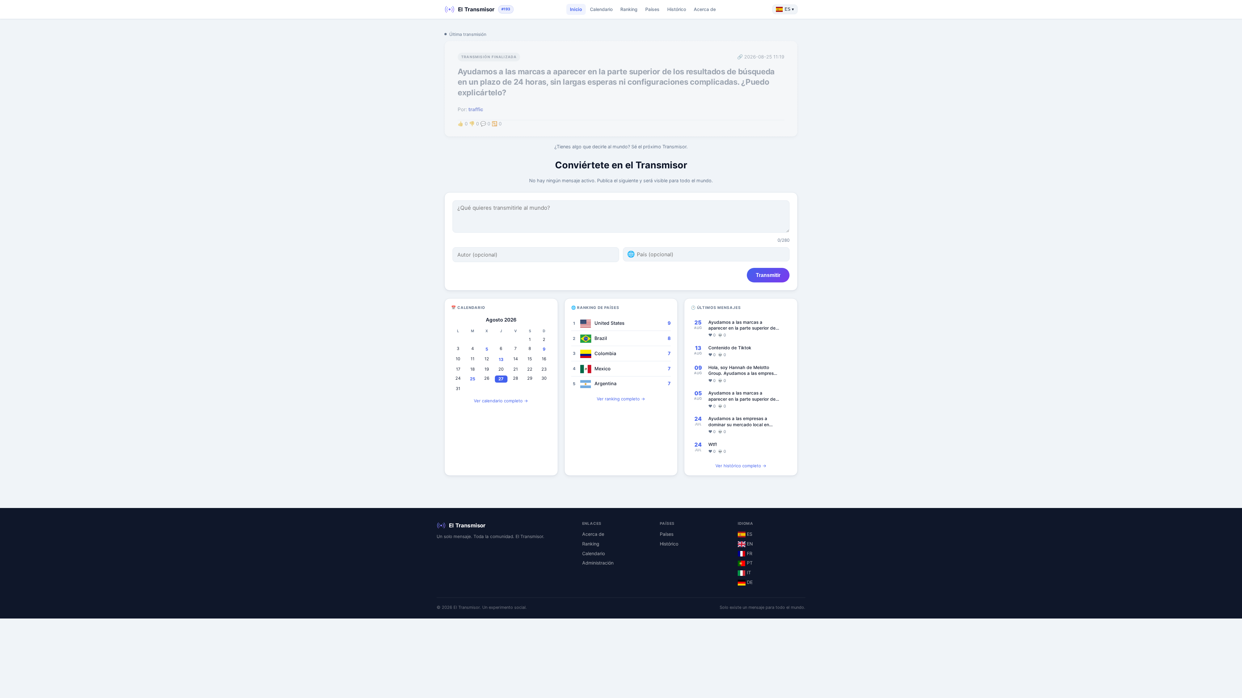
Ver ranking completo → (621, 398)
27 (501, 378)
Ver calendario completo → (501, 400)
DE (749, 582)
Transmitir (768, 275)
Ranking (628, 9)
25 (472, 378)
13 (501, 359)
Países (652, 9)
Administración (598, 563)
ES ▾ (789, 9)
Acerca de (705, 9)
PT (749, 563)
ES (749, 534)
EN (749, 543)
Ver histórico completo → (741, 465)
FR (749, 553)
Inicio (576, 9)
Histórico (676, 9)
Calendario (601, 9)
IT (748, 572)
